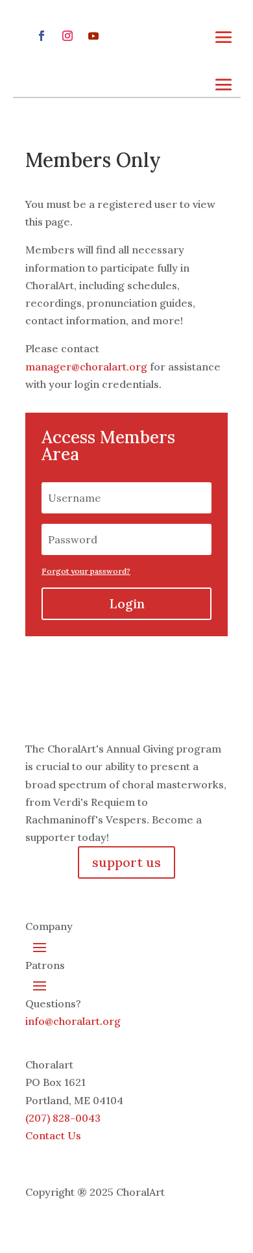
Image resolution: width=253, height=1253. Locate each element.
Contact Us (53, 1135)
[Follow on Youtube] (93, 35)
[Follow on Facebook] (41, 35)
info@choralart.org (73, 1020)
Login (127, 603)
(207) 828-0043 (63, 1117)
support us (126, 862)
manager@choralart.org (86, 366)
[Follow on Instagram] (67, 35)
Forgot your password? (86, 571)
